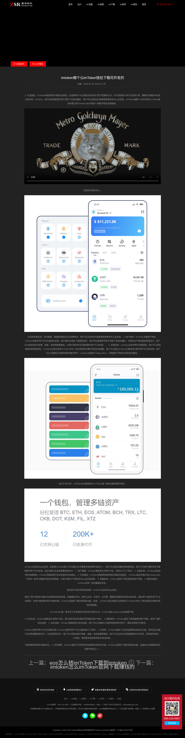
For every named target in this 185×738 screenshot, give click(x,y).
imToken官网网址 (123, 734)
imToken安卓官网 (93, 734)
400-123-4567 (165, 4)
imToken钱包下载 (70, 734)
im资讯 (123, 4)
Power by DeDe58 (102, 730)
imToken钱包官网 (55, 734)
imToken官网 (19, 734)
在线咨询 (172, 723)
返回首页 (20, 64)
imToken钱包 (42, 734)
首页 (71, 4)
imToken (81, 734)
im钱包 (134, 4)
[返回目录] (131, 662)
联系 (144, 4)
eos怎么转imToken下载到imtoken (88, 663)
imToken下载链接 (108, 734)
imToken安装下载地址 (139, 734)
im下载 (112, 4)
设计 (79, 4)
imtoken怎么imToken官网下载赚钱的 (92, 667)
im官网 (101, 4)
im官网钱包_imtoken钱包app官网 (21, 4)
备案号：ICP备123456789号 (121, 730)
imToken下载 (31, 734)
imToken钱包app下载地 (158, 734)
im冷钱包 (38, 64)
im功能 (89, 4)
